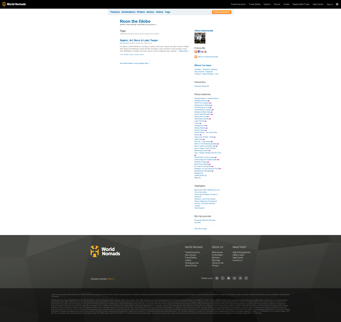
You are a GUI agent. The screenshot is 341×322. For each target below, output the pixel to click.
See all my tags (200, 229)
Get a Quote (190, 255)
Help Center (318, 4)
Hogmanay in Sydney (202, 105)
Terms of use (217, 263)
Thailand (197, 74)
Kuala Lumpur (199, 130)
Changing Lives (192, 263)
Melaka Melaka (200, 128)
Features (115, 12)
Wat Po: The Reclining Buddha (205, 144)
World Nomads (14, 4)
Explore (267, 4)
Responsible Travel (301, 4)
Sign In (330, 4)
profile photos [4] (200, 175)
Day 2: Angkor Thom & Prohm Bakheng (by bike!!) (205, 149)
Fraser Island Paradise (202, 114)
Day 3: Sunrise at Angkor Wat (205, 146)
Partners (216, 257)
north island (134, 54)
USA (216, 74)
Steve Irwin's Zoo (200, 116)
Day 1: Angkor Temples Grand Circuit (207, 153)
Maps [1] (197, 178)
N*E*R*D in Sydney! (202, 103)
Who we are (217, 252)
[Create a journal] (221, 12)
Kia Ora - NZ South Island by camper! (204, 205)
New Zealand (199, 72)
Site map (216, 260)
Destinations (128, 12)
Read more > (184, 51)
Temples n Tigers (200, 162)
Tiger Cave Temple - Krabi (204, 137)
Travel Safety (254, 4)
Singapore (209, 72)
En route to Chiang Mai (203, 166)
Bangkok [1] (198, 173)
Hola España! (199, 208)
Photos (141, 12)
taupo (142, 54)
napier (126, 54)
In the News (217, 255)
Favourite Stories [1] (201, 86)
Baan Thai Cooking (201, 164)
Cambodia (206, 69)
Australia (197, 69)
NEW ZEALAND (124, 43)
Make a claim (238, 255)
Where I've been (202, 65)
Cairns (197, 123)
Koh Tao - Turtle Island (202, 141)
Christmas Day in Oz (202, 107)
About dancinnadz (203, 30)
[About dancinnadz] (199, 43)
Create (286, 4)
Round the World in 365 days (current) (205, 221)
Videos (159, 12)
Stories (277, 4)
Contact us (237, 260)
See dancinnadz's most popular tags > (134, 63)
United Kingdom (208, 74)
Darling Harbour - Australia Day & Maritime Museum (206, 99)
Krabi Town (198, 139)
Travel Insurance (238, 4)
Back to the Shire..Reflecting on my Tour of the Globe (207, 191)
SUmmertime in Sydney (203, 110)
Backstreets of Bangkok (203, 171)
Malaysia (214, 69)
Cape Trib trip (199, 121)
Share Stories (191, 265)
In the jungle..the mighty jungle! (205, 160)
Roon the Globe (135, 21)
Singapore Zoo (200, 125)
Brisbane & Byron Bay (202, 112)
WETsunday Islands (201, 119)
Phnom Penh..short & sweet (204, 157)
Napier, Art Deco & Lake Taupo (139, 40)
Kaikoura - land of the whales (205, 199)
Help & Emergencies (241, 252)
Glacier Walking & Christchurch (205, 201)
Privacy (215, 265)
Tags (167, 12)
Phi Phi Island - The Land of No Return (205, 134)
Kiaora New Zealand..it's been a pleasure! (206, 196)
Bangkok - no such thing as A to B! (206, 169)
